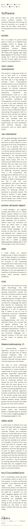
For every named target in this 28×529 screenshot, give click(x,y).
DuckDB (4, 50)
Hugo (11, 521)
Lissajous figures (12, 494)
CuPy (24, 52)
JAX (20, 52)
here (16, 412)
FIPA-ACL (4, 309)
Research (5, 6)
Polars (24, 48)
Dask (3, 55)
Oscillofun (18, 498)
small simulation (19, 414)
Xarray (20, 44)
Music (18, 6)
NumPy (15, 52)
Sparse (8, 55)
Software (18, 4)
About (4, 4)
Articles (10, 4)
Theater (12, 6)
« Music (3, 516)
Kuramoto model (10, 416)
